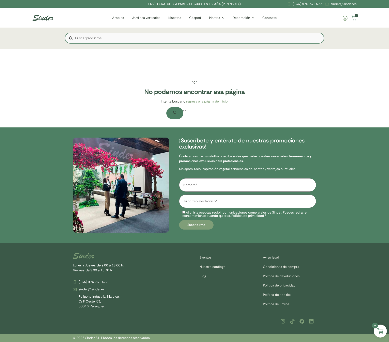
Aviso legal (271, 257)
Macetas (174, 18)
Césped (195, 18)
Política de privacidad (247, 216)
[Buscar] (174, 113)
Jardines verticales (146, 18)
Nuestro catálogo (212, 267)
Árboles (118, 18)
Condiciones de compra (281, 267)
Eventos (206, 257)
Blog (203, 276)
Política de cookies (277, 295)
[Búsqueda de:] (194, 111)
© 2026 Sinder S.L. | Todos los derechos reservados (111, 338)
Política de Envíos (276, 304)
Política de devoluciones (281, 276)
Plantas (214, 18)
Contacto (269, 18)
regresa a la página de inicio (207, 101)
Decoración (241, 18)
